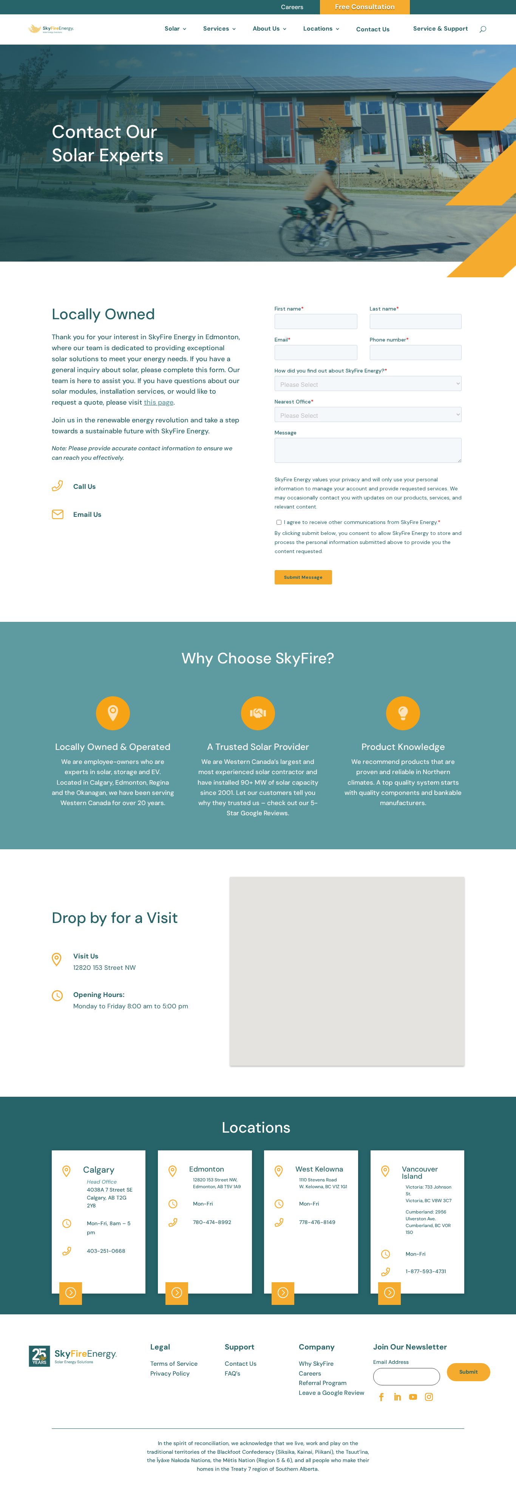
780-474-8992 (212, 1222)
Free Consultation (365, 6)
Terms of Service (174, 1364)
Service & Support (440, 28)
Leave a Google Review (332, 1393)
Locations (318, 28)
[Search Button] (483, 29)
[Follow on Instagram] (429, 1397)
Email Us (87, 514)
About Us (266, 28)
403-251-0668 (106, 1250)
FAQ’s (232, 1373)
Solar (172, 28)
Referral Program (323, 1383)
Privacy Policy (170, 1373)
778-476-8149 (317, 1222)
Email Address (391, 1362)
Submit (468, 1371)
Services (216, 28)
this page (158, 402)
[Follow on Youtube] (413, 1397)
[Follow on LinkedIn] (397, 1397)
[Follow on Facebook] (381, 1397)
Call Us (84, 486)
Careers (292, 7)
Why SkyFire (316, 1364)
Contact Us (373, 29)
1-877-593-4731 (426, 1271)
